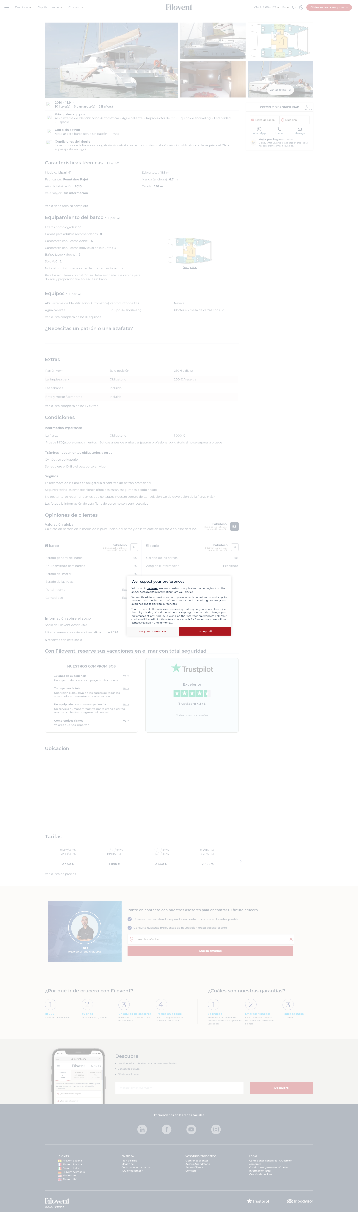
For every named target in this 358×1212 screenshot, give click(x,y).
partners (152, 588)
